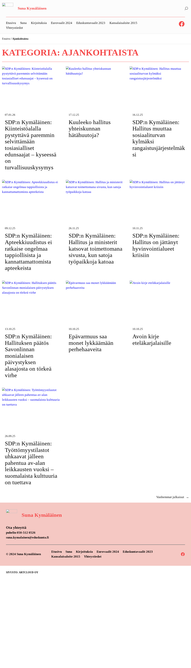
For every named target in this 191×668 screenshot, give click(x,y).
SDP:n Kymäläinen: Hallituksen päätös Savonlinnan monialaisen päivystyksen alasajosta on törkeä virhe (28, 355)
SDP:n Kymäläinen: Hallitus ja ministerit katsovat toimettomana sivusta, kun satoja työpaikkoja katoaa (95, 249)
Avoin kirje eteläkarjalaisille (151, 339)
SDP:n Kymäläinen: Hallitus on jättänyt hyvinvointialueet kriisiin (155, 245)
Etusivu (6, 38)
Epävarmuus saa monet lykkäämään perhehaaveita (91, 343)
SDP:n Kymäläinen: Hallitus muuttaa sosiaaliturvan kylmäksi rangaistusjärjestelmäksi (158, 138)
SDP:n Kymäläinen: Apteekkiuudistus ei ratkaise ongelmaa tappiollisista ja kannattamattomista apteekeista (28, 252)
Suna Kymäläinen (32, 8)
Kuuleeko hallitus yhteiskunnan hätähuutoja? (90, 128)
